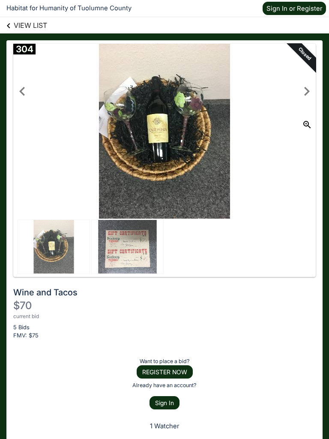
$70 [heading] (22, 305)
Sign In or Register (294, 8)
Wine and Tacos (45, 292)
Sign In (164, 402)
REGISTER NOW (164, 372)
